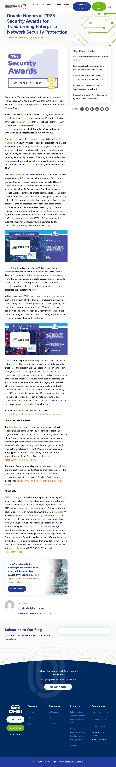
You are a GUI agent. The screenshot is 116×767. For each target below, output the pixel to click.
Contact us (15, 728)
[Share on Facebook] (82, 109)
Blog (29, 724)
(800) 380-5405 (101, 720)
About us (31, 712)
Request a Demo (17, 589)
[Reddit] (97, 109)
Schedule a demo (82, 6)
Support (58, 5)
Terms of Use (79, 762)
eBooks (51, 718)
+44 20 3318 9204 (101, 726)
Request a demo (58, 687)
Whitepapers (53, 712)
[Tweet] (87, 109)
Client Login (15, 720)
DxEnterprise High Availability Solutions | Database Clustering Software (77, 717)
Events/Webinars (55, 724)
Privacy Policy (69, 762)
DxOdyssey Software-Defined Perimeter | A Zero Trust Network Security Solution (78, 734)
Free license (99, 6)
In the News (32, 718)
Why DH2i (24, 6)
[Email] (102, 109)
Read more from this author (33, 613)
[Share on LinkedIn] (92, 109)
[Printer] (107, 109)
